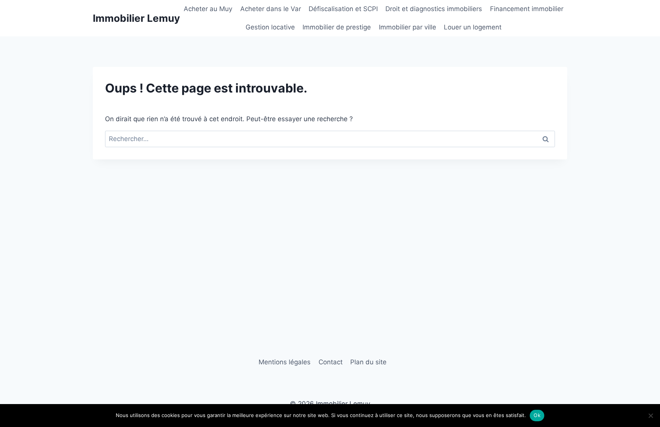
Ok (537, 415)
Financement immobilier (526, 9)
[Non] (650, 415)
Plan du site (368, 362)
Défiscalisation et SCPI (343, 9)
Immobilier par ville (407, 27)
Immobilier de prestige (336, 27)
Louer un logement (472, 27)
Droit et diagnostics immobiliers (433, 9)
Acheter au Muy (208, 9)
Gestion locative (270, 27)
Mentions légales (285, 362)
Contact (331, 362)
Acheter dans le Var (270, 9)
